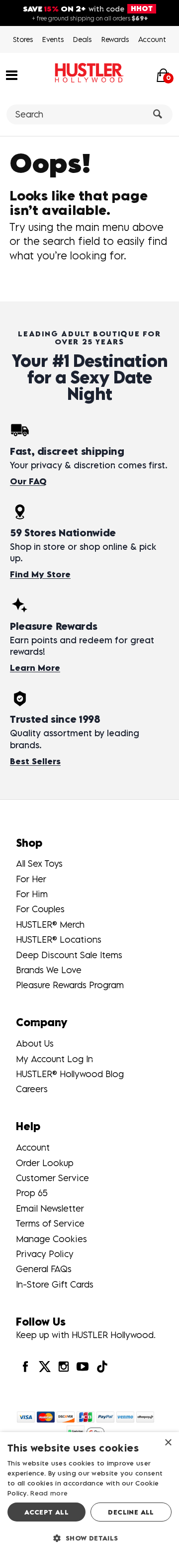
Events (53, 39)
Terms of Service (50, 1223)
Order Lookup (45, 1163)
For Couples (40, 909)
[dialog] (89, 1493)
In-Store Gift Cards (54, 1284)
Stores (23, 39)
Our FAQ (28, 481)
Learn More (35, 667)
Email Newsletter (50, 1208)
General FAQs (44, 1269)
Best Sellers (35, 761)
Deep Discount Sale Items (69, 955)
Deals (82, 39)
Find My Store (40, 574)
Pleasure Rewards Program (70, 985)
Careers (32, 1089)
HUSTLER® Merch (50, 924)
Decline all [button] (131, 1512)
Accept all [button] (46, 1512)
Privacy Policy (45, 1254)
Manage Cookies (51, 1239)
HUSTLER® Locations (58, 939)
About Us (35, 1043)
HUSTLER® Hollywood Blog (70, 1074)
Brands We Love (49, 970)
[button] (11, 74)
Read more (49, 1493)
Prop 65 (32, 1193)
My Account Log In (54, 1059)
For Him (32, 894)
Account (152, 39)
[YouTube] (82, 1366)
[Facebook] (25, 1366)
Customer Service (52, 1178)
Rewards (115, 39)
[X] (44, 1366)
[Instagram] (63, 1366)
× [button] (168, 1443)
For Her (31, 879)
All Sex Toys (39, 863)
